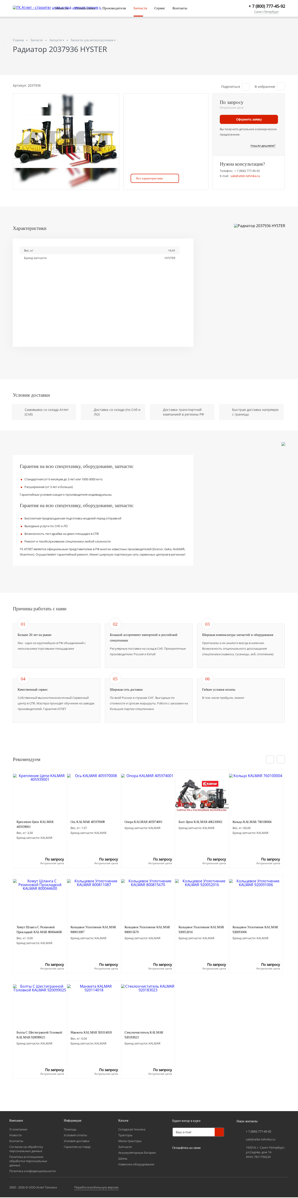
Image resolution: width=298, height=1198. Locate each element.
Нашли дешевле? (263, 146)
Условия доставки (76, 1141)
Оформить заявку (249, 119)
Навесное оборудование (136, 1164)
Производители (114, 8)
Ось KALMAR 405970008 (88, 822)
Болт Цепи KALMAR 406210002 (200, 822)
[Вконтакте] (177, 1158)
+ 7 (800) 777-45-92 (267, 6)
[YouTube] (188, 1158)
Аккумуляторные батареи (137, 1152)
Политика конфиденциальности (32, 1171)
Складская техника (131, 1129)
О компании (18, 1129)
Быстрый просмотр (40, 803)
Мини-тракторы (130, 1141)
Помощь (70, 1129)
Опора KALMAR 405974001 (143, 822)
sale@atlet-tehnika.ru (245, 176)
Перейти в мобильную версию (96, 1187)
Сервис (159, 8)
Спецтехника (85, 8)
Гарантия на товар (77, 1147)
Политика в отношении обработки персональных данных (28, 1161)
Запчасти (140, 8)
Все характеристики (149, 178)
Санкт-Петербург (266, 12)
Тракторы (125, 1135)
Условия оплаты (75, 1135)
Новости (61, 8)
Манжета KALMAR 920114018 (91, 1032)
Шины (122, 1158)
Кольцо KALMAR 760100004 (252, 822)
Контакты (180, 8)
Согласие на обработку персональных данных (26, 1149)
